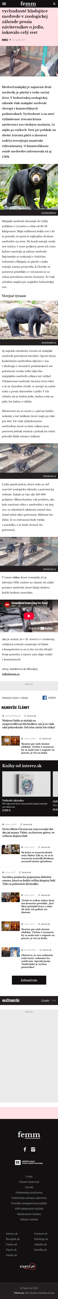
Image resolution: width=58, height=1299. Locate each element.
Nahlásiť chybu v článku (15, 698)
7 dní (53, 1000)
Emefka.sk (40, 1249)
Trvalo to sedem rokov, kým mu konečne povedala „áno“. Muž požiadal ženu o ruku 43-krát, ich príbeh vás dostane (38, 906)
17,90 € (6, 810)
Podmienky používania (29, 1192)
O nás (29, 1176)
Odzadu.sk (40, 1244)
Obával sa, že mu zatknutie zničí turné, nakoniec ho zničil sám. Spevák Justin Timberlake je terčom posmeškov (37, 961)
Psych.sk (11, 1249)
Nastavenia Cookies (29, 1214)
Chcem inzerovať (29, 1181)
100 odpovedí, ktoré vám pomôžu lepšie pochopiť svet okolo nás (24, 805)
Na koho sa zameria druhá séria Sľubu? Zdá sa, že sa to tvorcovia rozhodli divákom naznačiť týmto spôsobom (37, 857)
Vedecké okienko (13, 800)
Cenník (29, 1187)
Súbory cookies (29, 1219)
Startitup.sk (41, 1239)
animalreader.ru (49, 213)
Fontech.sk (40, 1233)
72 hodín (45, 1000)
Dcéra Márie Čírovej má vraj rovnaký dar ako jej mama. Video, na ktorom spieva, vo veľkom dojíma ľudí (28, 832)
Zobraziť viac (29, 980)
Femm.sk (11, 1244)
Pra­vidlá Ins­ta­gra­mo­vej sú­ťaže (29, 1203)
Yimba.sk (11, 1255)
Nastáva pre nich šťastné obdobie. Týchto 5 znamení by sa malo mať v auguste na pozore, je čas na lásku (38, 748)
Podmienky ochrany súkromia (29, 1198)
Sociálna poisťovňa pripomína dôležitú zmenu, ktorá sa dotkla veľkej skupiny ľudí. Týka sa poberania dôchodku (29, 880)
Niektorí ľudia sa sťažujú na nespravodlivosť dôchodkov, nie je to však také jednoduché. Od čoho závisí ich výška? (28, 724)
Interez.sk (12, 1233)
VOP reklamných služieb (29, 1208)
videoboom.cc (49, 476)
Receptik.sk (13, 1239)
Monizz (5, 39)
